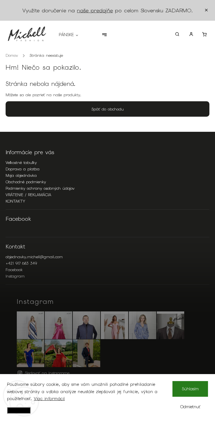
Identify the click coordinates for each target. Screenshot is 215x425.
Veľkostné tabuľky (21, 162)
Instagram (15, 276)
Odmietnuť (190, 407)
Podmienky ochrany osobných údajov (40, 188)
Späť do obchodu (108, 109)
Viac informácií (49, 398)
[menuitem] (71, 35)
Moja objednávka (21, 175)
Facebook (14, 269)
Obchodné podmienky (26, 181)
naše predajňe (95, 10)
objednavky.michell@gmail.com (34, 256)
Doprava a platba (22, 169)
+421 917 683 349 (21, 263)
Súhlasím (190, 389)
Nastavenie (18, 410)
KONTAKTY (15, 201)
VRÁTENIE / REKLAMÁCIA (28, 194)
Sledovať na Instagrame (47, 372)
